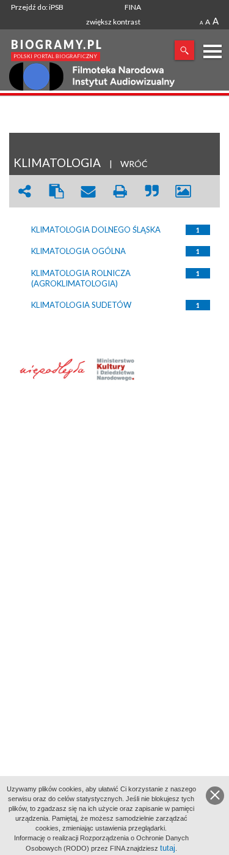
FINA (133, 7)
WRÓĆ (134, 164)
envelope (88, 191)
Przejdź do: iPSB (37, 7)
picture (183, 191)
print (120, 191)
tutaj (167, 848)
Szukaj (184, 50)
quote (151, 191)
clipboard (56, 191)
